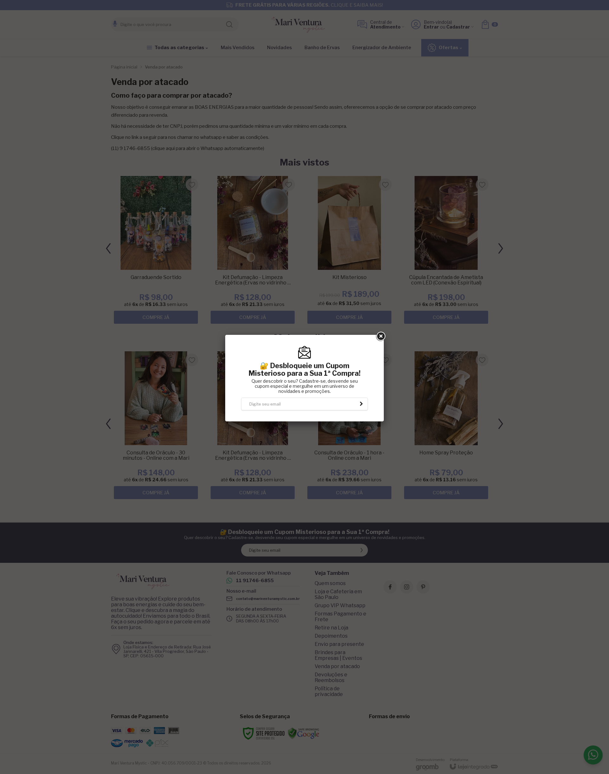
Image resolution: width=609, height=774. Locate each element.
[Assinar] (361, 413)
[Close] (380, 345)
